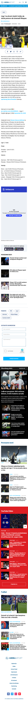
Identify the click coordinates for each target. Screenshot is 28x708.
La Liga (11, 632)
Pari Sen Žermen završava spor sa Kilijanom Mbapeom (18, 258)
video (14, 666)
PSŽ (11, 311)
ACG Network (14, 675)
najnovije (14, 663)
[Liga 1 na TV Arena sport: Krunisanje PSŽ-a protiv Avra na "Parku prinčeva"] (5, 488)
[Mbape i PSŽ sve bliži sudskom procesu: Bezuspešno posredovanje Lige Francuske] (5, 286)
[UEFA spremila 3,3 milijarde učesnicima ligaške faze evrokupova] (5, 625)
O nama (14, 677)
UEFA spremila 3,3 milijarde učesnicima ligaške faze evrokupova (17, 625)
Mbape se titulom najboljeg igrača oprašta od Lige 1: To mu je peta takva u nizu (14, 468)
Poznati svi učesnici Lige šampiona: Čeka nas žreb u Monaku (13, 616)
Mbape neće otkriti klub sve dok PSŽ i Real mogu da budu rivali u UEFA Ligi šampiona (18, 499)
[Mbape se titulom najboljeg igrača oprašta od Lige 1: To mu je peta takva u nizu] (14, 455)
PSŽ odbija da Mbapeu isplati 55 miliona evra (18, 270)
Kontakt (14, 689)
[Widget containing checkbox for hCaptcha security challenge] (14, 351)
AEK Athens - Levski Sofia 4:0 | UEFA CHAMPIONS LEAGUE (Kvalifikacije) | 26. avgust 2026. (18, 576)
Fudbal (4, 592)
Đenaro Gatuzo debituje (17, 120)
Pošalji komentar (14, 358)
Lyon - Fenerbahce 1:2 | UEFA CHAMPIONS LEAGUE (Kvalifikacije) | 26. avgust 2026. (18, 544)
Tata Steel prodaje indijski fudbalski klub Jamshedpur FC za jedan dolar (18, 424)
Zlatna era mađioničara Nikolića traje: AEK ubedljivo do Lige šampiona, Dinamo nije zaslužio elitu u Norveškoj (18, 647)
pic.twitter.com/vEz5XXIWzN (9, 111)
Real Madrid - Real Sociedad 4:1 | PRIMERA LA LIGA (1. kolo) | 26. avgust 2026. (18, 565)
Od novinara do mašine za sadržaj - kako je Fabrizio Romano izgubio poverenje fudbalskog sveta (18, 408)
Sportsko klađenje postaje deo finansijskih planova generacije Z (17, 433)
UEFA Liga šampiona (15, 495)
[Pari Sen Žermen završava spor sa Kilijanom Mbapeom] (5, 261)
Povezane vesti (6, 255)
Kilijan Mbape (14, 314)
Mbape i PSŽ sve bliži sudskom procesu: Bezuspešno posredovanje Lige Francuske (18, 284)
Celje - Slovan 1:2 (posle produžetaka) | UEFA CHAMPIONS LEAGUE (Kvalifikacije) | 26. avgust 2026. (14, 535)
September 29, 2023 (20, 113)
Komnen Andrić (6, 318)
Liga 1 (3, 12)
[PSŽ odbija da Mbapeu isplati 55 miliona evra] (5, 273)
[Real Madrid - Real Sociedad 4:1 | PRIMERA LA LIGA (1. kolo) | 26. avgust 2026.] (5, 565)
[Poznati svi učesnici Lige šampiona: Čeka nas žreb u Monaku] (14, 604)
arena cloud (14, 669)
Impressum (14, 672)
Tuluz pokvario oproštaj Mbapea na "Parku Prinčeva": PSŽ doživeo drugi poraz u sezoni (18, 478)
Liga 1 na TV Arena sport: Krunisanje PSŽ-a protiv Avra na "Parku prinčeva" (18, 488)
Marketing (14, 686)
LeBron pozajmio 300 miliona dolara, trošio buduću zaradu (12, 392)
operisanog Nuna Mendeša (8, 99)
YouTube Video (7, 511)
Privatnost (14, 680)
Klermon (4, 314)
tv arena (8, 698)
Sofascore (12, 240)
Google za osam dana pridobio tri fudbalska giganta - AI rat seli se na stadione (17, 417)
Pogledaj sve (22, 368)
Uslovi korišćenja (14, 683)
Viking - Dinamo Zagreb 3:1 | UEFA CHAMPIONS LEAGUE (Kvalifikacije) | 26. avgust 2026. (18, 555)
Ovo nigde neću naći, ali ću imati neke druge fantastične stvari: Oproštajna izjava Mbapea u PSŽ (18, 296)
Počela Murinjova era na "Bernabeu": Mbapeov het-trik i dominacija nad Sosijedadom (17, 636)
